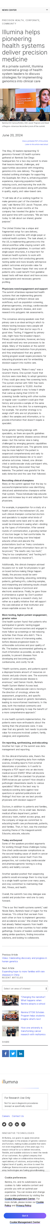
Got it (25, 1215)
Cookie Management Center (20, 1198)
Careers (6, 1116)
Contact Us (18, 1116)
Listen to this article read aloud (36, 144)
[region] (25, 1200)
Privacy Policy (23, 1205)
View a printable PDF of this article (35, 141)
